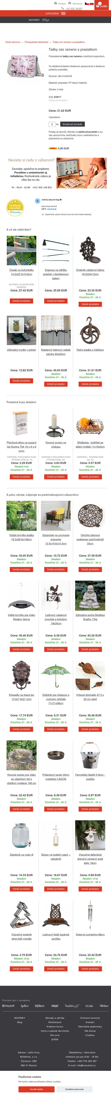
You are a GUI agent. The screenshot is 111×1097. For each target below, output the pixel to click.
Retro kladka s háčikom (90, 350)
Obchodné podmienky (90, 1026)
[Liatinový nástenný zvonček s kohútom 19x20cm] (56, 611)
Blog (19, 1022)
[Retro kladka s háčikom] (90, 346)
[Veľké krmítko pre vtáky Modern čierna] (22, 611)
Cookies (90, 1035)
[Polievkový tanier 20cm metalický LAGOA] (56, 770)
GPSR (54, 1039)
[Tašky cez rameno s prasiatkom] (25, 85)
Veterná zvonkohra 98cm (90, 934)
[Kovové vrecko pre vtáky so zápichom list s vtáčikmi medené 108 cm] (22, 770)
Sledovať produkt (72, 124)
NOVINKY (19, 1017)
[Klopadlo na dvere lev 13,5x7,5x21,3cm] (22, 691)
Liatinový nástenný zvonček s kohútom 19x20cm (56, 619)
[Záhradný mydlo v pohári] (22, 346)
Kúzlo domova (12, 42)
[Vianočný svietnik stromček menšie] (22, 930)
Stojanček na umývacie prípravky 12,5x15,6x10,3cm (55, 539)
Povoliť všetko (36, 1089)
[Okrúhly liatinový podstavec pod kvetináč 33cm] (90, 531)
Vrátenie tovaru (55, 1026)
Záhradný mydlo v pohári (21, 350)
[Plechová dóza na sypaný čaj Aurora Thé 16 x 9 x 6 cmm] (22, 438)
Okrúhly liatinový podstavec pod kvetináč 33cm (90, 539)
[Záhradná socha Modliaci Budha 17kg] (90, 611)
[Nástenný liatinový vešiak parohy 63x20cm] (56, 346)
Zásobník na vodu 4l (21, 854)
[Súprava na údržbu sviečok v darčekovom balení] (56, 266)
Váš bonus (77, 3)
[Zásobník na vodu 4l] (22, 850)
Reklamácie (54, 1022)
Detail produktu (21, 300)
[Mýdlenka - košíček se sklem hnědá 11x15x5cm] (90, 438)
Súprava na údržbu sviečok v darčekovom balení (56, 274)
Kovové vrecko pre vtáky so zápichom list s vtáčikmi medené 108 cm (21, 779)
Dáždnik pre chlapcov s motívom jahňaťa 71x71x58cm (55, 699)
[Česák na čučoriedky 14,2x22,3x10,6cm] (22, 266)
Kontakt (61, 3)
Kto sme (55, 1035)
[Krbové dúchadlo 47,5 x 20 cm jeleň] (90, 691)
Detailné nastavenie (74, 1089)
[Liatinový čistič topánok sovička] (56, 930)
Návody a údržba (55, 1017)
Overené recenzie (90, 1017)
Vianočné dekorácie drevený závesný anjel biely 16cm (90, 859)
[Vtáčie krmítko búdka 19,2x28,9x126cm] (22, 531)
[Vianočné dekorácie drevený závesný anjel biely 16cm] (90, 850)
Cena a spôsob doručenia (55, 1030)
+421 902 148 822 (73, 8)
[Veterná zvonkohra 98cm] (90, 930)
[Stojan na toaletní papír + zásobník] (56, 850)
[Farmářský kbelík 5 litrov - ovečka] (90, 770)
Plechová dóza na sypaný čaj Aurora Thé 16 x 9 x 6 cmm (21, 446)
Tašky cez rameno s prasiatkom (69, 42)
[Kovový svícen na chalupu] (56, 438)
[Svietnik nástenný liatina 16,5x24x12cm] (90, 266)
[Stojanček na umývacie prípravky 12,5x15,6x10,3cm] (56, 531)
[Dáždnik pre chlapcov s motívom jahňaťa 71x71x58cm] (56, 691)
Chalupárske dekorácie (36, 42)
